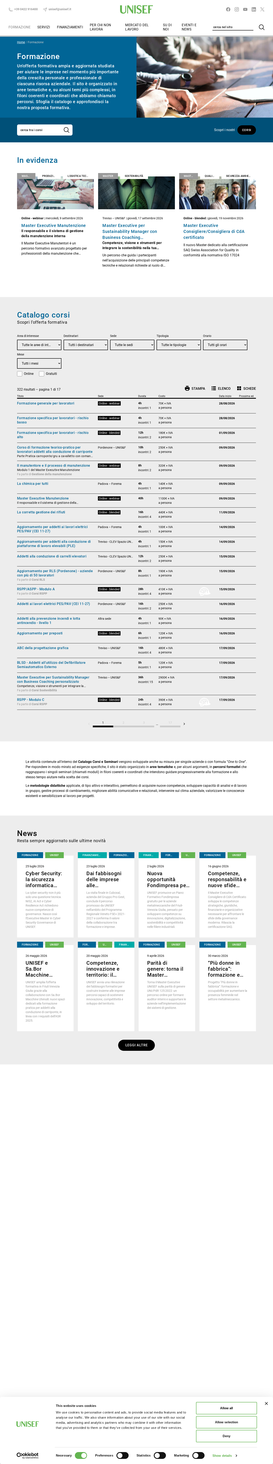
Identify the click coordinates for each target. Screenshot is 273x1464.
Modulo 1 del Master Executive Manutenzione (48, 470)
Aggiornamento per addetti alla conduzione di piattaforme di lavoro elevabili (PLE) (54, 544)
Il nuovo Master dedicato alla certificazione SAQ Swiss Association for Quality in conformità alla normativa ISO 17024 (215, 250)
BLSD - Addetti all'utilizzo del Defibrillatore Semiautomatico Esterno (51, 665)
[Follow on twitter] (262, 9)
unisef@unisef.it (59, 9)
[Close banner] (266, 1403)
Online (28, 374)
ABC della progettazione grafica (42, 648)
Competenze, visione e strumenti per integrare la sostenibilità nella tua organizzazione (132, 248)
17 (170, 722)
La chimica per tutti (32, 484)
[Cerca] (261, 27)
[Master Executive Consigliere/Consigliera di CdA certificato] (217, 192)
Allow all (226, 1408)
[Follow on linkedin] (254, 9)
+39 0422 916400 (26, 9)
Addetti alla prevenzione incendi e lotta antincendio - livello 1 (48, 620)
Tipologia (163, 336)
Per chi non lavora (100, 27)
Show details (222, 1455)
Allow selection (226, 1422)
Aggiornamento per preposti (39, 633)
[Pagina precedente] (89, 724)
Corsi (246, 130)
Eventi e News (189, 27)
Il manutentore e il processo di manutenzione (53, 465)
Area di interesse (28, 336)
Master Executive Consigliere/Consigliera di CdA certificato (213, 231)
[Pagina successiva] (184, 724)
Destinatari (71, 336)
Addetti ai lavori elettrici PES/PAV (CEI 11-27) (53, 604)
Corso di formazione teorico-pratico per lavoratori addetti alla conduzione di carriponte (55, 449)
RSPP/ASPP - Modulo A (36, 589)
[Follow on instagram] (237, 9)
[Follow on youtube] (245, 9)
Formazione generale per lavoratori (45, 403)
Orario (207, 336)
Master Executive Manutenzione (53, 225)
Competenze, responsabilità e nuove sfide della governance (227, 885)
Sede (113, 336)
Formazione (19, 27)
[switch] (122, 1455)
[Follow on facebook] (228, 9)
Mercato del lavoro (137, 27)
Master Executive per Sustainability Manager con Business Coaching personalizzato (53, 679)
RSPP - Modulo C (30, 700)
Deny (226, 1436)
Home (21, 42)
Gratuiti (51, 374)
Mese (20, 354)
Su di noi (167, 27)
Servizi (43, 27)
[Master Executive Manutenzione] (55, 192)
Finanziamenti (70, 27)
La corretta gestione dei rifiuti (41, 512)
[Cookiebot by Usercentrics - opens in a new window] (27, 1455)
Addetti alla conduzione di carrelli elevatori (51, 556)
